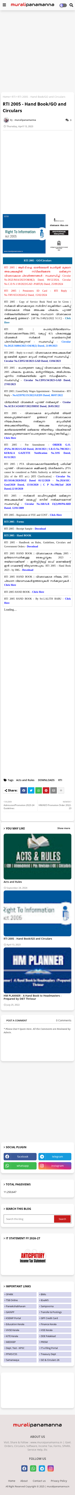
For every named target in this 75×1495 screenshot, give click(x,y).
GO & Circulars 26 (50, 1360)
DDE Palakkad (48, 1336)
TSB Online (12, 1300)
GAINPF (10, 1312)
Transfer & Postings (51, 1312)
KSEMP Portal (13, 1318)
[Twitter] (31, 790)
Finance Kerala (48, 1324)
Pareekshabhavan (15, 1306)
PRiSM (44, 1342)
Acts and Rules (25, 780)
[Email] (53, 790)
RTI (14, 96)
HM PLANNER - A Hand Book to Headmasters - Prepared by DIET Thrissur (33, 997)
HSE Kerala (46, 1330)
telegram (57, 1156)
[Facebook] (23, 790)
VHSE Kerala (12, 1330)
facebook (22, 1156)
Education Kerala (15, 1324)
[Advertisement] (37, 51)
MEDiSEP (11, 1342)
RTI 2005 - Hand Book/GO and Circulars (28, 938)
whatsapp (23, 1165)
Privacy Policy (59, 1481)
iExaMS (45, 1300)
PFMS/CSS (11, 1354)
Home (6, 96)
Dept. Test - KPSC (15, 1348)
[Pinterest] (46, 790)
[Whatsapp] (38, 790)
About (24, 1481)
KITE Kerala (12, 1336)
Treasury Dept (48, 1354)
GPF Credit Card (49, 1318)
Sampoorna (47, 1306)
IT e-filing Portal (49, 1348)
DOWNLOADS (46, 780)
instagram (57, 1165)
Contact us (39, 1481)
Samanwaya (12, 1360)
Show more (63, 828)
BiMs (43, 1294)
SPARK (9, 1294)
